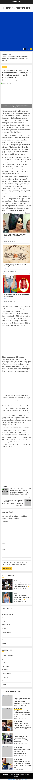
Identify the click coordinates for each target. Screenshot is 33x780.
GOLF (3, 621)
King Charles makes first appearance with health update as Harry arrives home (22, 713)
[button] (28, 49)
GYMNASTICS (6, 625)
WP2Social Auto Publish (11, 779)
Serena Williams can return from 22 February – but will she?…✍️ (22, 597)
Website (4, 556)
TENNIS (4, 67)
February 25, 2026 (19, 588)
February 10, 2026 (19, 601)
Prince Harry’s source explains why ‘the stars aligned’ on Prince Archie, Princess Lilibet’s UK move (22, 726)
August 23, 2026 (19, 731)
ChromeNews (24, 775)
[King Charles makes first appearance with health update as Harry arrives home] (7, 713)
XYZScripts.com (24, 779)
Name (4, 543)
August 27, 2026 (19, 705)
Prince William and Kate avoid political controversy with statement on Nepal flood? (22, 700)
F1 (2, 618)
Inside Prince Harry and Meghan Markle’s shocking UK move (22, 751)
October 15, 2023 (15, 80)
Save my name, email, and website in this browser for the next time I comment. (15, 563)
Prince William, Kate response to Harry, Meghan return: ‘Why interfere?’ (21, 739)
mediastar (5, 636)
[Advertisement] (16, 30)
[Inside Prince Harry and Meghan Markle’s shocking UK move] (7, 751)
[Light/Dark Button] (24, 49)
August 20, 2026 (19, 755)
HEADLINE (5, 629)
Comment (5, 521)
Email (4, 549)
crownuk (5, 80)
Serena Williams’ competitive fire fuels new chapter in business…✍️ (22, 585)
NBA (3, 639)
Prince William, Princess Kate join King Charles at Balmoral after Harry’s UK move (22, 764)
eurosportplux (16, 8)
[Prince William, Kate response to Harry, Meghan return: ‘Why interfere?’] (7, 738)
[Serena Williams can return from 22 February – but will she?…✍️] (7, 597)
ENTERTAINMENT (7, 614)
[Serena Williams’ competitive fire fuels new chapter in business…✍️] (7, 584)
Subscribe (31, 49)
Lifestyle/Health (6, 632)
